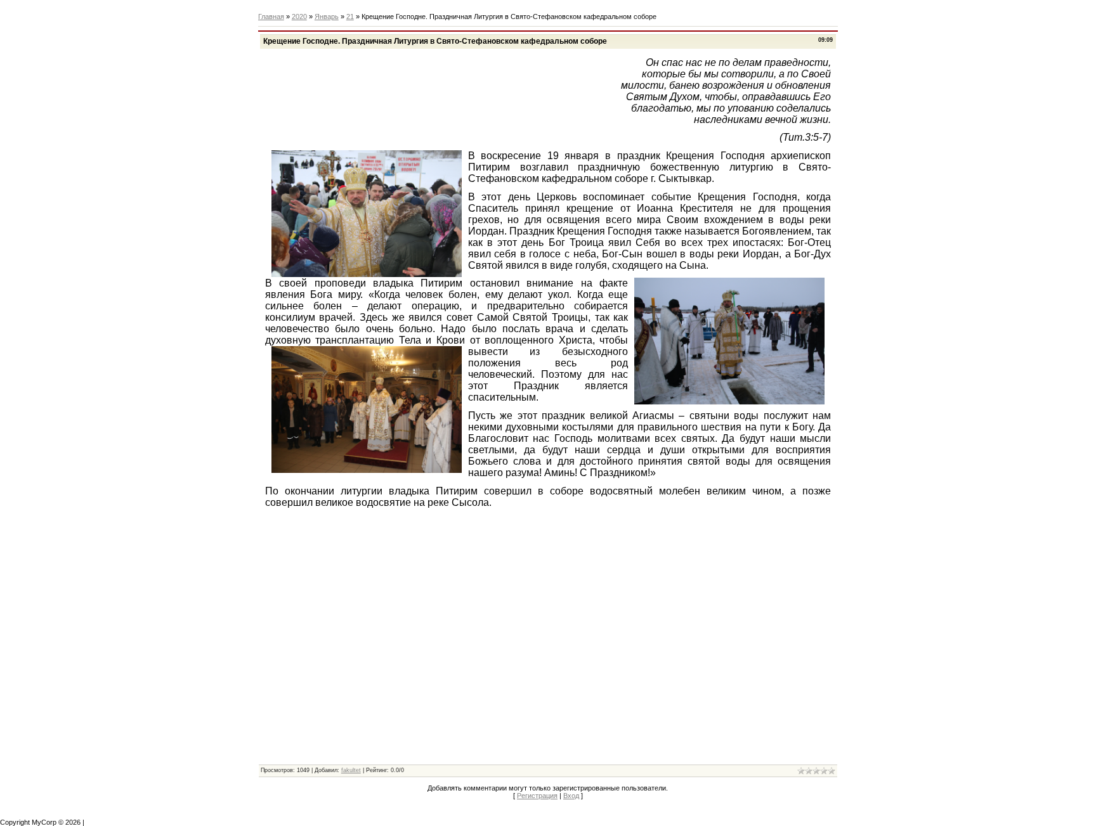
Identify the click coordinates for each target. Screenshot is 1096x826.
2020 (299, 16)
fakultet (351, 770)
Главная (271, 16)
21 (350, 16)
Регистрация (537, 795)
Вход (571, 795)
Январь (327, 16)
